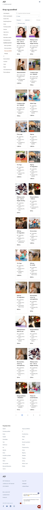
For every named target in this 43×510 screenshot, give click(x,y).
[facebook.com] (4, 506)
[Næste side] (39, 415)
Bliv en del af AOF (6, 492)
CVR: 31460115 (6, 486)
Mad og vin (5, 34)
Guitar (23, 450)
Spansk (4, 428)
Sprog (4, 24)
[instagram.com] (14, 506)
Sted (19, 16)
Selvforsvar (5, 444)
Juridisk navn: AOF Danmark (8, 483)
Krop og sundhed (8, 50)
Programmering (25, 447)
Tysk (3, 442)
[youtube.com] (8, 506)
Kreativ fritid (6, 18)
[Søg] (17, 13)
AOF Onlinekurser (6, 480)
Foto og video (5, 463)
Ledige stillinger (25, 486)
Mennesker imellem (7, 37)
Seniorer (5, 29)
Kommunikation (6, 58)
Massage (6, 53)
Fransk (23, 444)
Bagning (23, 452)
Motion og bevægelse (7, 16)
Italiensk (4, 450)
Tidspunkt (18, 20)
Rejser (4, 67)
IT (3, 56)
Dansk (4, 434)
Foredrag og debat (7, 26)
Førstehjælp (5, 439)
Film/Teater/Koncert (7, 69)
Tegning (23, 458)
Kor (3, 447)
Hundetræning (25, 434)
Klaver (4, 452)
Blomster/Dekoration (7, 466)
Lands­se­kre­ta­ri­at (6, 494)
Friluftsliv (5, 61)
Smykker (4, 458)
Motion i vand (25, 463)
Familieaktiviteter (7, 40)
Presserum (5, 497)
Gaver (4, 64)
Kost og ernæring (7, 48)
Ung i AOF (24, 480)
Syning (23, 460)
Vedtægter (24, 483)
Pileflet (23, 466)
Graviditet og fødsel (7, 455)
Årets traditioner (6, 72)
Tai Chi (4, 468)
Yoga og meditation (26, 428)
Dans (23, 439)
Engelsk (4, 436)
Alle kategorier (6, 13)
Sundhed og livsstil (7, 42)
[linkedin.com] (11, 506)
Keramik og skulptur (26, 442)
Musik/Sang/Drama (7, 21)
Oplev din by (6, 32)
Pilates (23, 436)
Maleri (4, 460)
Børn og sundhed (7, 45)
